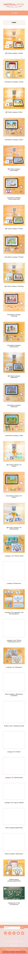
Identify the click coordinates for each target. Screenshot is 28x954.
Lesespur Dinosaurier (14, 583)
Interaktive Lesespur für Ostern (14, 496)
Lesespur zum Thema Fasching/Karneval (14, 641)
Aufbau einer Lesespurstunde (14, 726)
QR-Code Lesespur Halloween (14, 376)
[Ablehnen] (26, 950)
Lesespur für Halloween (14, 667)
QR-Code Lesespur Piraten (14, 229)
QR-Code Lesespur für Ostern (14, 465)
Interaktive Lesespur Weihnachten (14, 346)
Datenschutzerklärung (21, 952)
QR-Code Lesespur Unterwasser (14, 169)
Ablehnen (12, 952)
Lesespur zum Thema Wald (14, 556)
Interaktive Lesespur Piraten (14, 257)
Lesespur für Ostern (14, 752)
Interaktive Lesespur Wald (14, 435)
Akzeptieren (5, 952)
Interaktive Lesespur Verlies (14, 82)
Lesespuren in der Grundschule (14, 903)
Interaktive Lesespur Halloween (14, 406)
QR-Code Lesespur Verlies (14, 53)
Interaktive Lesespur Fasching (14, 315)
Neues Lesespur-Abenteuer (14, 854)
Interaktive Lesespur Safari (14, 140)
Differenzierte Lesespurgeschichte (14, 880)
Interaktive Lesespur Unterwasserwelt (14, 198)
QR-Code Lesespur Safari (14, 112)
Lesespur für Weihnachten (14, 777)
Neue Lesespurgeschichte (14, 828)
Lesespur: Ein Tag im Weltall (14, 802)
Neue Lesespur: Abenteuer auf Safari (14, 694)
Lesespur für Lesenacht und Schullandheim (14, 613)
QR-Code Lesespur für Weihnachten (14, 528)
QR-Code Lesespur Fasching (14, 286)
